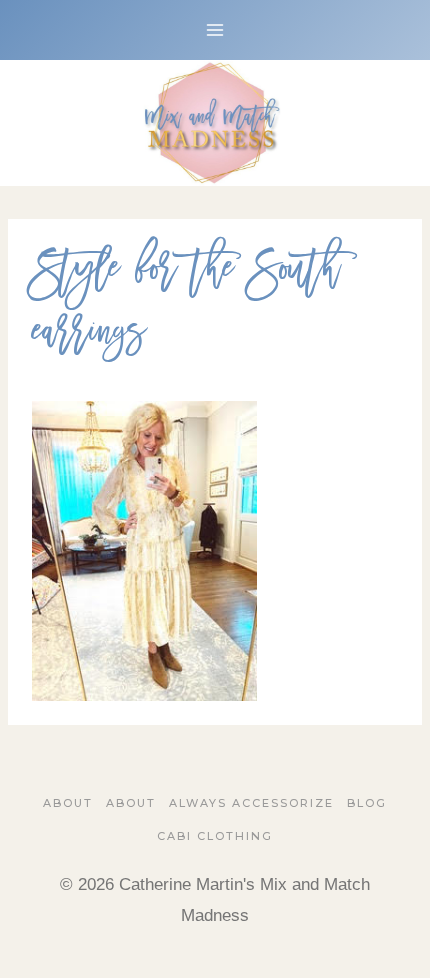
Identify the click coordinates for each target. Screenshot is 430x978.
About (68, 803)
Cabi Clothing (215, 836)
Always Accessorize (251, 803)
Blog (367, 803)
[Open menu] (215, 29)
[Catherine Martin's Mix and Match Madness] (215, 123)
